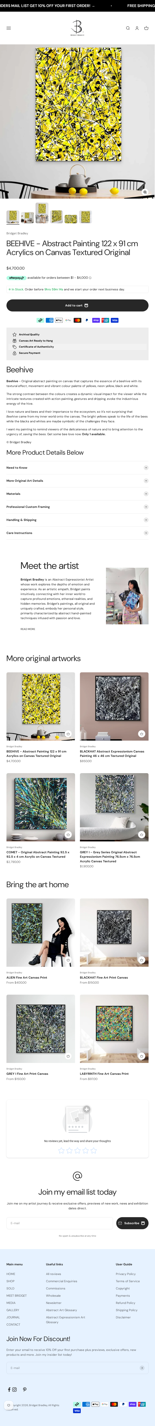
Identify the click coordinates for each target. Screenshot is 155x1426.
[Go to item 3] (42, 214)
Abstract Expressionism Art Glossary (65, 1319)
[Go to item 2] (27, 218)
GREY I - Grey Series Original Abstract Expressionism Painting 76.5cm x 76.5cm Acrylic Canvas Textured (110, 856)
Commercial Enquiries (61, 1281)
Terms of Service (128, 1281)
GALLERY (12, 1310)
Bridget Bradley (17, 233)
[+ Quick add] (68, 733)
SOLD (10, 1288)
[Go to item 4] (56, 217)
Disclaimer (123, 1317)
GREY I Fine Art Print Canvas (27, 1074)
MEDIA (11, 1303)
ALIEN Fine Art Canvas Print (26, 978)
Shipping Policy (126, 1310)
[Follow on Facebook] (9, 1389)
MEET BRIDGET (16, 1296)
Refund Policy (125, 1303)
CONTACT (13, 1325)
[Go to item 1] (12, 217)
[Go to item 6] (85, 217)
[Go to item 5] (71, 220)
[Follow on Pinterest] (24, 1389)
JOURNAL (13, 1317)
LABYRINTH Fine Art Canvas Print (104, 1074)
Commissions (55, 1288)
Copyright (123, 1288)
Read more (28, 629)
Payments (123, 1296)
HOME (10, 1274)
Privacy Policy (126, 1274)
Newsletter (54, 1303)
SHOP (10, 1281)
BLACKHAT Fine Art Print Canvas (104, 978)
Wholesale (53, 1296)
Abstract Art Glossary (61, 1310)
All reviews (53, 1274)
